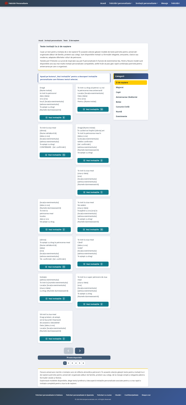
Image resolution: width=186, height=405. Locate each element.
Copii (118, 92)
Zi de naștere (122, 82)
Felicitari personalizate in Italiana (49, 395)
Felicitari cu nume (104, 395)
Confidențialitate (131, 395)
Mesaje (164, 3)
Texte (65, 40)
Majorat (119, 87)
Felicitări (175, 3)
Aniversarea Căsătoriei (126, 97)
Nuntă (119, 111)
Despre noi (146, 395)
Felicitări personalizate (120, 3)
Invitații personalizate (146, 3)
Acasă (103, 3)
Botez (118, 102)
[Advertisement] (93, 23)
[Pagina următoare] (79, 351)
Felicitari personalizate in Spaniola (80, 395)
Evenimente (121, 116)
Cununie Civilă (122, 106)
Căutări (118, 395)
